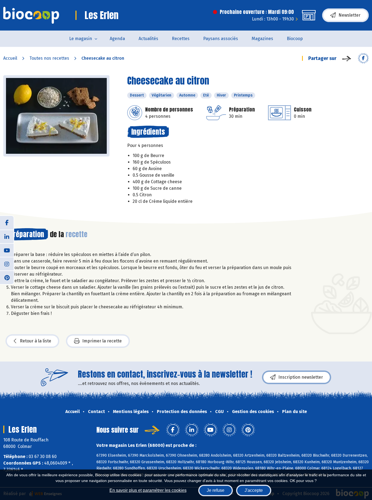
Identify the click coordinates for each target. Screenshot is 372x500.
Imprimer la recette (102, 341)
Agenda (117, 38)
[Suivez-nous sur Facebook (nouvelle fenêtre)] (7, 223)
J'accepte (254, 490)
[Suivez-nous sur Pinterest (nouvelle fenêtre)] (7, 277)
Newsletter (350, 15)
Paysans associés (220, 38)
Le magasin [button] (80, 38)
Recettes (181, 38)
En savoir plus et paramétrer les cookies (148, 490)
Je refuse (215, 490)
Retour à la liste (35, 341)
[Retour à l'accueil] (31, 15)
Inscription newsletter (300, 377)
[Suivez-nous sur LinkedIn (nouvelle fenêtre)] (7, 236)
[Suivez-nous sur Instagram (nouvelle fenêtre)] (7, 263)
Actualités (148, 38)
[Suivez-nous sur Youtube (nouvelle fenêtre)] (7, 250)
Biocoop (295, 38)
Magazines (262, 38)
